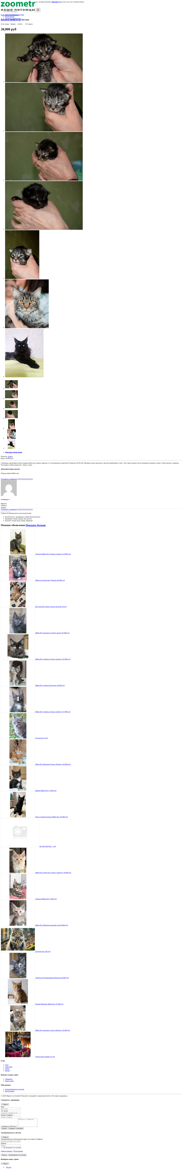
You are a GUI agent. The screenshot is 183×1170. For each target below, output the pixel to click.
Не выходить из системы (12, 1147)
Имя (3, 1107)
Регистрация (9, 16)
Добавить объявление (13, 18)
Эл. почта (4, 1111)
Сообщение (9, 1126)
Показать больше (36, 525)
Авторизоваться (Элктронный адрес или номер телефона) (22, 1139)
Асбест (10, 456)
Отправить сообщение (9, 479)
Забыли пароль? (7, 1151)
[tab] (93, 452)
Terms (7, 1069)
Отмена (4, 1128)
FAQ (6, 1065)
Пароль (3, 1143)
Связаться (8, 1079)
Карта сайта (9, 1081)
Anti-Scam (8, 1067)
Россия (8, 1167)
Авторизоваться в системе (14, 15)
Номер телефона (7, 1115)
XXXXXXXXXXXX (25, 479)
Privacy (7, 1071)
